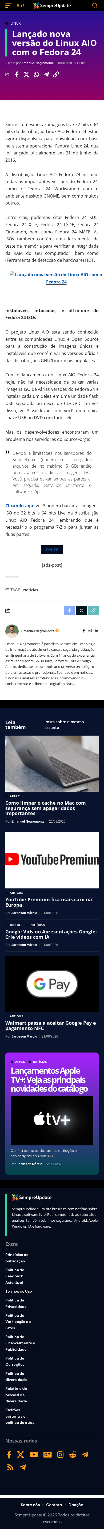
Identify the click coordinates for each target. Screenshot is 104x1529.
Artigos (16, 893)
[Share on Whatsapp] (36, 74)
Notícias (40, 1062)
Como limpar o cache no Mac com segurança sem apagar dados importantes (45, 808)
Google (16, 925)
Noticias (30, 589)
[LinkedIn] (96, 631)
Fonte (52, 549)
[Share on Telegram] (46, 74)
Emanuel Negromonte (38, 63)
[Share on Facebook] (16, 74)
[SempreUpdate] (52, 5)
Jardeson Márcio (29, 1164)
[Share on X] (26, 74)
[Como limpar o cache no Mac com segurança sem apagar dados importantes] (52, 764)
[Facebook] (84, 631)
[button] (9, 5)
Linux (15, 23)
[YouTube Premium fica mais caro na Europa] (52, 860)
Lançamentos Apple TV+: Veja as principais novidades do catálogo (49, 1079)
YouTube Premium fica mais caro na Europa (48, 902)
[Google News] (47, 1454)
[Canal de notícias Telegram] (22, 1467)
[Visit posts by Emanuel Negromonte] (12, 631)
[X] (20, 1454)
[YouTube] (33, 1454)
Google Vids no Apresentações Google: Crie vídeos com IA (51, 934)
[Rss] (10, 1467)
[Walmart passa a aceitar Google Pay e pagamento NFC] (52, 984)
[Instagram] (90, 631)
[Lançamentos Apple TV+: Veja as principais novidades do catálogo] (52, 1120)
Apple (20, 1062)
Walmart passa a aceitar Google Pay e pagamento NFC (50, 1025)
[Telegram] (85, 1454)
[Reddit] (73, 1454)
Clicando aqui (20, 506)
